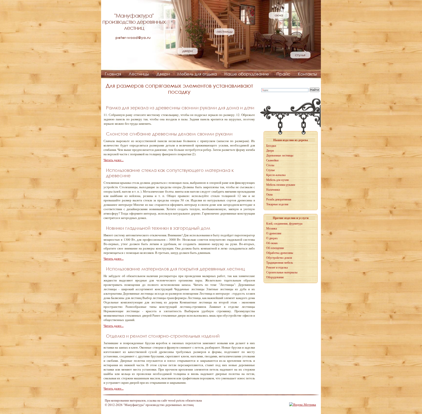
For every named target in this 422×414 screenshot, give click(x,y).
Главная (113, 73)
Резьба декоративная (278, 199)
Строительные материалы (281, 272)
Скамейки (272, 160)
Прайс (283, 73)
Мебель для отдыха (197, 73)
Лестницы (139, 73)
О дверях (272, 238)
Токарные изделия (277, 204)
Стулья (270, 170)
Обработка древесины (279, 253)
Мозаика (271, 228)
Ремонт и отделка (277, 267)
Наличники (273, 189)
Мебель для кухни (277, 180)
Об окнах (272, 243)
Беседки (271, 145)
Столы (270, 165)
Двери (163, 73)
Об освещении (275, 248)
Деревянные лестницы (279, 155)
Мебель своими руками (280, 184)
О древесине (273, 233)
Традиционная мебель (279, 262)
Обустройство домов (279, 257)
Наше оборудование (246, 73)
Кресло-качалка (275, 175)
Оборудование (275, 277)
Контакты (307, 73)
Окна (269, 194)
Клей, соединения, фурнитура (284, 223)
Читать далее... (114, 160)
